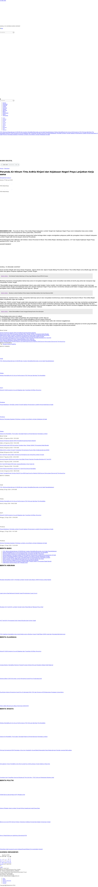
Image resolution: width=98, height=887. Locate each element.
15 (8, 861)
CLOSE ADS (3, 0)
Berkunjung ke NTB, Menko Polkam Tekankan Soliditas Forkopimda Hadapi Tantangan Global (25, 822)
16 (10, 861)
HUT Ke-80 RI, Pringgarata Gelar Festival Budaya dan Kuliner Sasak (18, 620)
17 (0, 862)
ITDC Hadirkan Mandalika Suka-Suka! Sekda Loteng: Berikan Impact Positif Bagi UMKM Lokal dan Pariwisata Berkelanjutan (32, 634)
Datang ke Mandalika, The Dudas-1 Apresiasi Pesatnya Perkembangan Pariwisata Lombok (26, 557)
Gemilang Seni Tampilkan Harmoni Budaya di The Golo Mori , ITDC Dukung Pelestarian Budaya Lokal (27, 777)
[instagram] (6, 31)
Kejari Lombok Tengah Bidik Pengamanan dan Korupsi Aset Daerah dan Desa (23, 558)
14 (7, 861)
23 (10, 862)
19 (3, 862)
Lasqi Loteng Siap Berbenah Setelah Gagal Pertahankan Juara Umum (18, 593)
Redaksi (4, 879)
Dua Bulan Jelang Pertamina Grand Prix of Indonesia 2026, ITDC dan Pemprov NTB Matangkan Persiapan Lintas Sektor (32, 692)
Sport (4, 114)
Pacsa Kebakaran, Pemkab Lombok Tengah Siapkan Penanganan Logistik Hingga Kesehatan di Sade (26, 529)
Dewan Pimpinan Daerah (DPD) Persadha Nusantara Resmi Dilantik (20, 560)
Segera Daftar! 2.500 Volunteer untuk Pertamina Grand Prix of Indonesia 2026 (21, 678)
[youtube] (9, 31)
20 (5, 862)
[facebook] (1, 31)
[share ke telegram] (8, 183)
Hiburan (5, 110)
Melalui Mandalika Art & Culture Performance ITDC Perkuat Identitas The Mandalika (22, 501)
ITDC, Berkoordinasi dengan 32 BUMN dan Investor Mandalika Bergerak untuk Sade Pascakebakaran (27, 132)
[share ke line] (11, 183)
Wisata (4, 109)
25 (2, 864)
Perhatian (5, 881)
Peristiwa (5, 104)
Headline (13, 344)
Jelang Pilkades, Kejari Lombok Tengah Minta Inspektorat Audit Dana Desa (20, 808)
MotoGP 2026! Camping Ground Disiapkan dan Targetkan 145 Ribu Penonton (26, 133)
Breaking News (7, 344)
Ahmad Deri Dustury (5, 177)
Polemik (5, 105)
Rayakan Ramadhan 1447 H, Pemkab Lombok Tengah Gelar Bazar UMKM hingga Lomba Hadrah (25, 579)
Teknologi (5, 115)
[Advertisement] (40, 14)
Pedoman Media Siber (7, 880)
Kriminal (5, 108)
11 (2, 861)
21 (7, 862)
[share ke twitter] (3, 183)
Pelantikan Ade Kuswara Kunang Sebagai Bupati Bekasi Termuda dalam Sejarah (21, 849)
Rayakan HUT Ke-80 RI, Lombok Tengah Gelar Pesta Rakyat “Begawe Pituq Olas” (21, 607)
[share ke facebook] (1, 183)
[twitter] (4, 31)
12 (3, 861)
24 (1, 864)
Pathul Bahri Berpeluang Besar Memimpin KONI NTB (14, 705)
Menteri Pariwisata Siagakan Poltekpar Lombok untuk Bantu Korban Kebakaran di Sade (26, 134)
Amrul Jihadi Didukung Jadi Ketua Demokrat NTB (13, 835)
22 (9, 862)
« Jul (1, 867)
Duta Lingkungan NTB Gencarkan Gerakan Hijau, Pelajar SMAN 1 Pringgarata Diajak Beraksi (27, 561)
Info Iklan (4, 883)
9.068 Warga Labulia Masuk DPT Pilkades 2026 (15, 562)
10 (0, 861)
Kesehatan (5, 113)
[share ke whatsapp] (6, 183)
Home (4, 102)
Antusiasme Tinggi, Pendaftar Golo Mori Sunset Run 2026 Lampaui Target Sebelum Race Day (25, 764)
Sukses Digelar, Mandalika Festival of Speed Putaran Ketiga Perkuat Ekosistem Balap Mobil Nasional (26, 665)
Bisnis (4, 111)
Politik (4, 106)
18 (2, 862)
